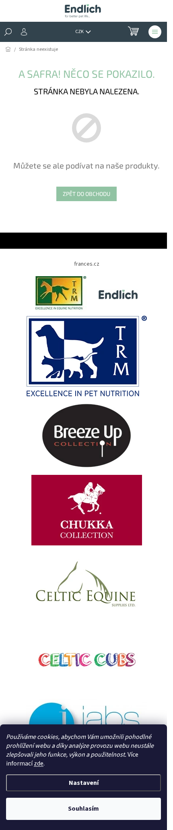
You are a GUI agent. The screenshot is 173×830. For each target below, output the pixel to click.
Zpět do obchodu (86, 193)
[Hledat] (8, 32)
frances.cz (86, 264)
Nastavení (84, 782)
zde (38, 763)
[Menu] (155, 32)
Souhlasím (83, 808)
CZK (79, 31)
